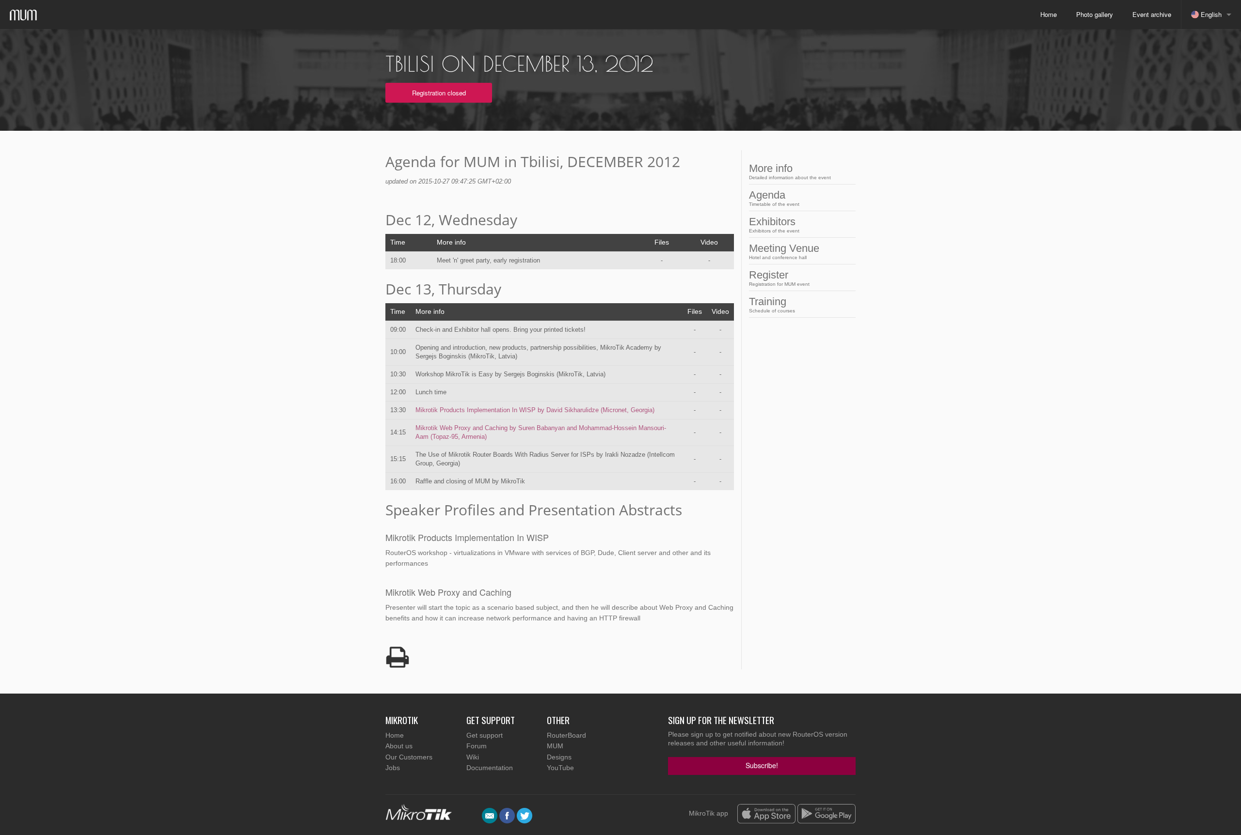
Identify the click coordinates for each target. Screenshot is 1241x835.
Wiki (472, 757)
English (1210, 14)
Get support (484, 735)
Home (1048, 14)
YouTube (560, 768)
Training (772, 304)
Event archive (1151, 14)
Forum (476, 746)
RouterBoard (566, 735)
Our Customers (408, 757)
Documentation (489, 768)
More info (790, 171)
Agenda (774, 198)
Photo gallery (1094, 14)
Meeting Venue (784, 251)
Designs (559, 757)
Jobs (392, 768)
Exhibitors (774, 224)
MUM (555, 746)
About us (399, 746)
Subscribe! (762, 765)
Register (779, 278)
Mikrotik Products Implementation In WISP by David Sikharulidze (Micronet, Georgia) (534, 410)
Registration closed (439, 92)
